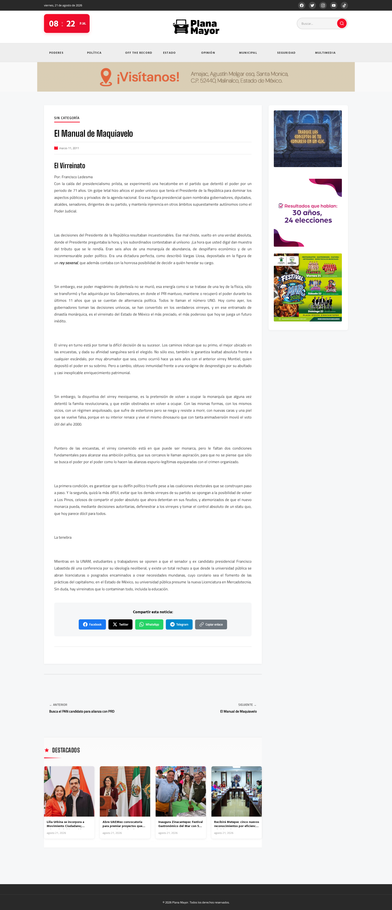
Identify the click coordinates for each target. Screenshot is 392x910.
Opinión (208, 52)
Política (94, 52)
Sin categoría (67, 118)
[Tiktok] (344, 5)
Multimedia (325, 52)
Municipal (248, 52)
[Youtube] (333, 5)
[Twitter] (312, 5)
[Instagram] (323, 5)
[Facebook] (301, 5)
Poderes (56, 52)
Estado (169, 52)
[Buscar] (342, 23)
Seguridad (286, 52)
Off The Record (138, 52)
